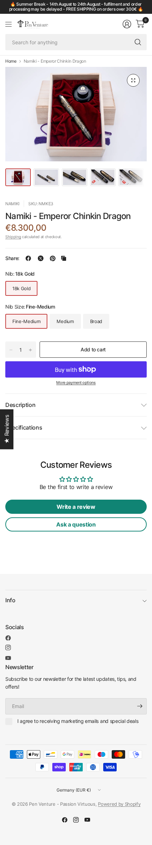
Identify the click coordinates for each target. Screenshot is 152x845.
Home (11, 61)
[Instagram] (8, 647)
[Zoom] (133, 80)
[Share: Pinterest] (52, 258)
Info (10, 600)
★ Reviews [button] (6, 429)
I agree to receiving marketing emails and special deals (77, 721)
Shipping (13, 236)
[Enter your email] (140, 706)
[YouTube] (8, 658)
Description (20, 404)
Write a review (76, 506)
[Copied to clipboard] (63, 258)
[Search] (138, 42)
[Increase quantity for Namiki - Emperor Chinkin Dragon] (30, 350)
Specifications (23, 427)
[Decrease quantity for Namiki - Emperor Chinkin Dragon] (11, 350)
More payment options (76, 382)
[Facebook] (8, 638)
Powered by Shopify (119, 804)
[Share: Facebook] (28, 258)
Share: (12, 258)
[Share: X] (40, 258)
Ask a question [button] (76, 524)
